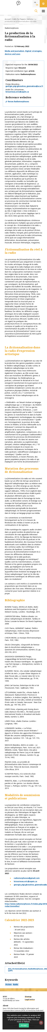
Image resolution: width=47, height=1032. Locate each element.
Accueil (8, 19)
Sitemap (28, 996)
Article (30, 19)
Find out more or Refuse (28, 1020)
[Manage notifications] (41, 1023)
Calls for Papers (19, 19)
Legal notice (30, 999)
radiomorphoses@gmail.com (27, 878)
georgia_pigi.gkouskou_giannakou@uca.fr (24, 86)
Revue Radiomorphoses (18, 101)
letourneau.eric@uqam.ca (17, 91)
